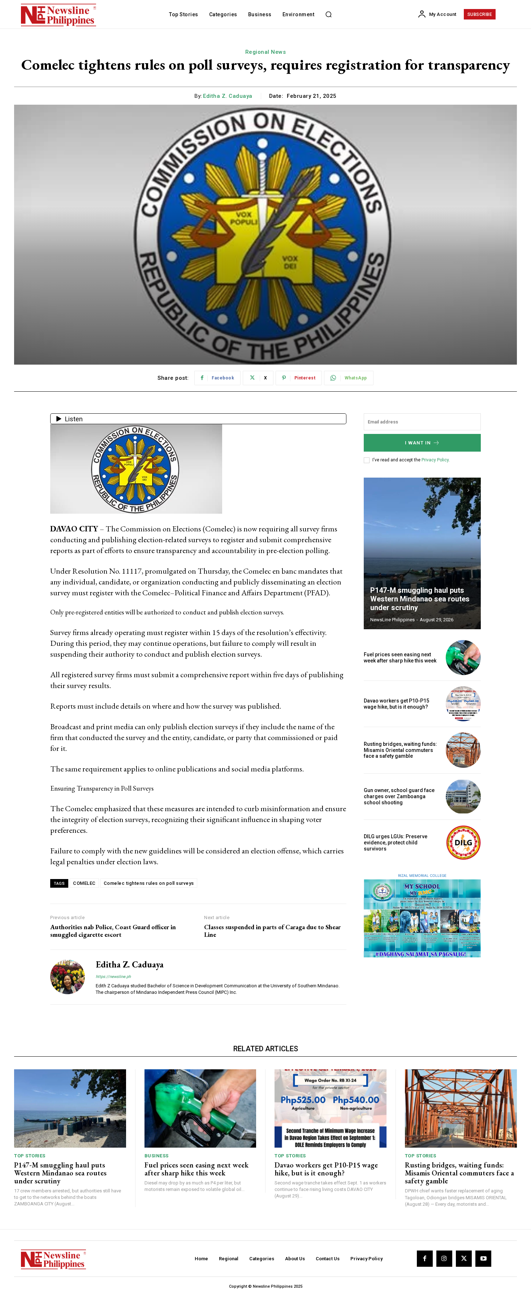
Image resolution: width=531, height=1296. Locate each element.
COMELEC (84, 883)
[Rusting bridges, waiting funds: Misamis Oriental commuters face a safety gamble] (463, 749)
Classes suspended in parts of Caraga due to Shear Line (272, 931)
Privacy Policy (435, 459)
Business (156, 1155)
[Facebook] (425, 1258)
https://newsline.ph (113, 976)
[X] (464, 1258)
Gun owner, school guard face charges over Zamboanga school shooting (399, 796)
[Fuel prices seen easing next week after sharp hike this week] (463, 657)
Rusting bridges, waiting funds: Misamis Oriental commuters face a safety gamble (400, 750)
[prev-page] (455, 490)
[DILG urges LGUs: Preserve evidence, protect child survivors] (463, 842)
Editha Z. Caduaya (227, 96)
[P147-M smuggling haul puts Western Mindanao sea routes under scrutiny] (422, 553)
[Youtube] (483, 1258)
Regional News (265, 52)
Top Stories (30, 1155)
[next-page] (468, 490)
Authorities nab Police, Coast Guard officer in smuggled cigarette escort (113, 931)
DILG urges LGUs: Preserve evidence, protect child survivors (395, 843)
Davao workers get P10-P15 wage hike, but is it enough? (396, 704)
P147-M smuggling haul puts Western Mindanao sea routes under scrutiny (420, 599)
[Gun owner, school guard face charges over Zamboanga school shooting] (463, 796)
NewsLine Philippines (392, 619)
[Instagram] (444, 1258)
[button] (328, 14)
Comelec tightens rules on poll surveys (149, 883)
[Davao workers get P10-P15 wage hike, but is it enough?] (463, 703)
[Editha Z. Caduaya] (67, 977)
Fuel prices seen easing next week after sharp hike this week (400, 658)
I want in (418, 442)
